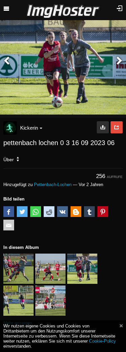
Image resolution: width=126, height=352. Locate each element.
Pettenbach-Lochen (53, 184)
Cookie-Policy (102, 341)
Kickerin (29, 128)
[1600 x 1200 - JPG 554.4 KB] (103, 127)
